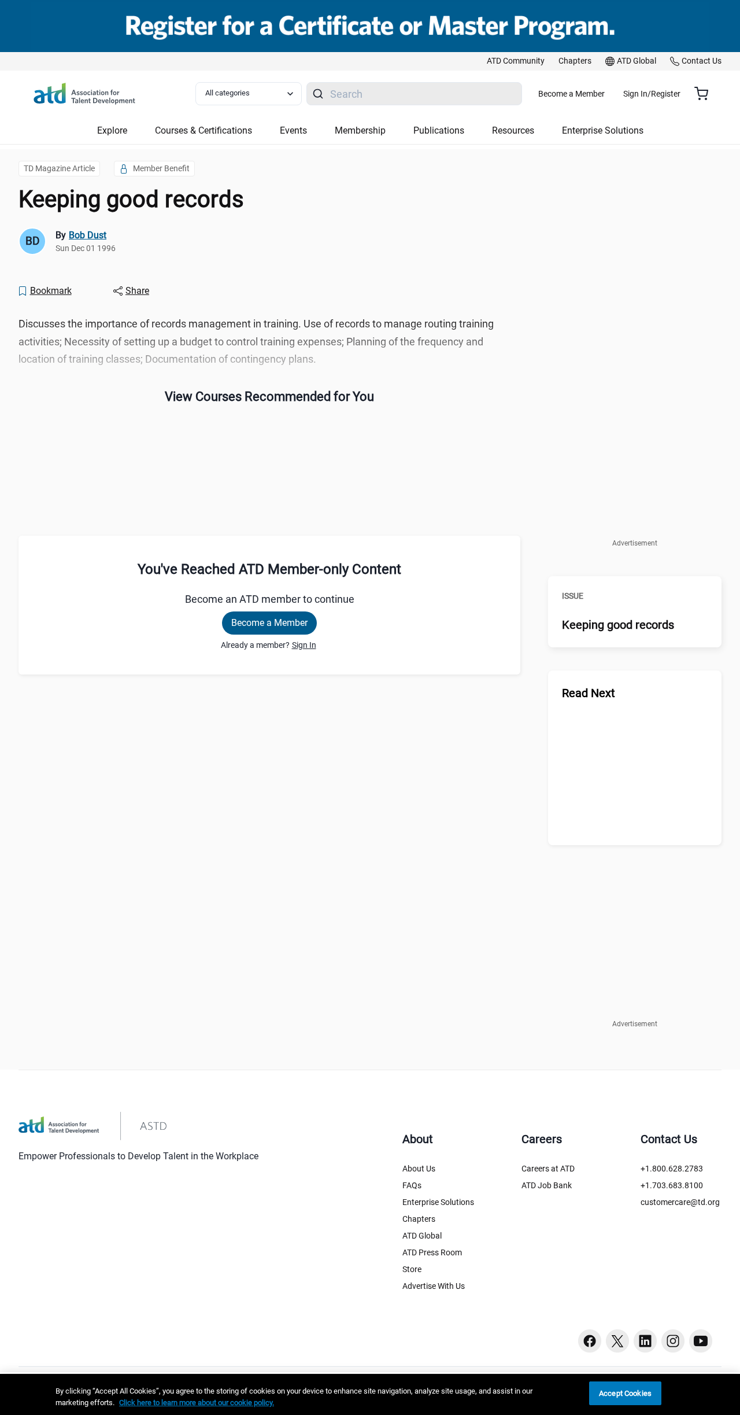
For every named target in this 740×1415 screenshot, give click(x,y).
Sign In (304, 645)
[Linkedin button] (645, 1341)
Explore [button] (112, 130)
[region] (370, 1394)
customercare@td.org (680, 1202)
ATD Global (422, 1235)
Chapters (418, 1219)
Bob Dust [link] (87, 235)
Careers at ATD (548, 1168)
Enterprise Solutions (438, 1202)
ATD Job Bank (546, 1185)
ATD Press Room (432, 1252)
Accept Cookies (625, 1393)
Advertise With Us (433, 1286)
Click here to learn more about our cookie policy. (196, 1402)
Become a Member (571, 93)
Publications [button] (438, 130)
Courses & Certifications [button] (203, 130)
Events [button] (293, 130)
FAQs (411, 1185)
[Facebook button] (589, 1341)
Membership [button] (360, 130)
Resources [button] (513, 130)
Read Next (588, 693)
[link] (516, 61)
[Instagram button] (672, 1341)
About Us (418, 1168)
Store (411, 1269)
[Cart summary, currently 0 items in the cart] (706, 93)
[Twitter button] (617, 1341)
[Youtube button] (700, 1341)
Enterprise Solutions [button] (602, 130)
